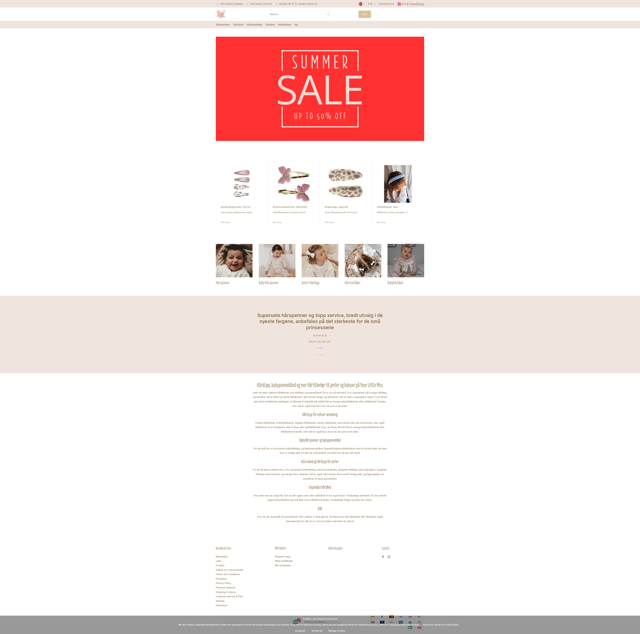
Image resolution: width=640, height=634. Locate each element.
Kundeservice (386, 3)
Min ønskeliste (283, 565)
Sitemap (220, 600)
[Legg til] (259, 220)
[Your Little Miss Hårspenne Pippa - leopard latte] (346, 184)
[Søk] (328, 14)
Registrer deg (282, 556)
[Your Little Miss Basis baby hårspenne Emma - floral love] (242, 184)
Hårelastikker (254, 24)
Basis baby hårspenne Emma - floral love (235, 207)
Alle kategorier (413, 243)
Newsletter (222, 556)
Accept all (300, 630)
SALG (365, 14)
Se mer (320, 354)
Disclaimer (221, 578)
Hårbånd (238, 24)
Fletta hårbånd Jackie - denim (387, 207)
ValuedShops (417, 3)
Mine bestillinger (284, 560)
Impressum (222, 605)
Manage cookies (336, 630)
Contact (220, 565)
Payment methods (226, 587)
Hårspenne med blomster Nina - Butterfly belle (290, 207)
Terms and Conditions (228, 574)
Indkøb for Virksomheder (230, 569)
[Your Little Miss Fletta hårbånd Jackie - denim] (398, 184)
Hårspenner (223, 24)
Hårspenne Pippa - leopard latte (336, 207)
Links (218, 560)
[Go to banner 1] (320, 89)
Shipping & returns (226, 592)
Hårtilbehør (284, 24)
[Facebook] (383, 556)
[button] (317, 348)
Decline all (317, 630)
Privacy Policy (223, 583)
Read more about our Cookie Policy (440, 624)
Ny (296, 24)
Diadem (270, 24)
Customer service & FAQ (229, 596)
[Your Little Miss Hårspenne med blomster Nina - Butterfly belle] (294, 184)
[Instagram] (389, 556)
